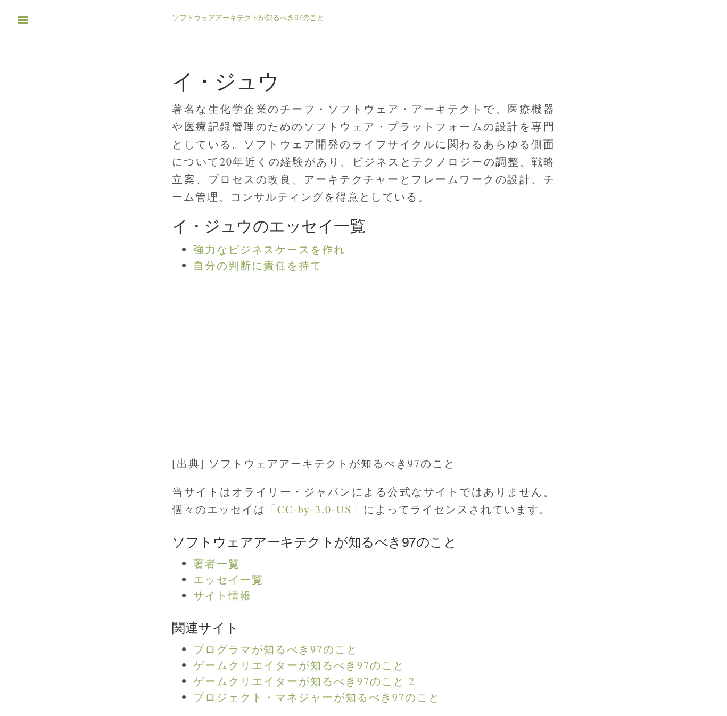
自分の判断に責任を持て (257, 265)
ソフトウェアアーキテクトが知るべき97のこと (248, 17)
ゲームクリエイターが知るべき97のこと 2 (304, 681)
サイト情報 (222, 595)
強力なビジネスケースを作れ (269, 249)
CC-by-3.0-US (314, 509)
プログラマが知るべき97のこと (275, 649)
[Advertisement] (319, 358)
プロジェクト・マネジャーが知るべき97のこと (316, 697)
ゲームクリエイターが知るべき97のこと (299, 665)
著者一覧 (216, 563)
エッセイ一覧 (228, 579)
